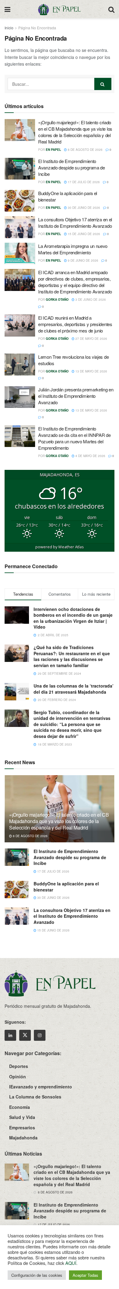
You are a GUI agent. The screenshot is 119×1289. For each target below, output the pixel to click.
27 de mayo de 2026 (90, 338)
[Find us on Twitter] (25, 1035)
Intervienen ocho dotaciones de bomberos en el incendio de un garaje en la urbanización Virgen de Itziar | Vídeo (73, 618)
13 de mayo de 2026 (90, 371)
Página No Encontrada (37, 27)
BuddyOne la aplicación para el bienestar (66, 887)
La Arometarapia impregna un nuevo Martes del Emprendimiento (72, 249)
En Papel (53, 149)
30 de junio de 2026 (83, 207)
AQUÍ (70, 1263)
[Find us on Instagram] (39, 1035)
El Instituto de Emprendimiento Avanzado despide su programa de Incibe (71, 167)
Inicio (9, 27)
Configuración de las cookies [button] (36, 1275)
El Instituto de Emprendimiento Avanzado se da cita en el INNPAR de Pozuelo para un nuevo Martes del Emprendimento (74, 438)
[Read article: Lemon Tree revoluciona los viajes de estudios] (20, 365)
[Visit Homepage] (59, 9)
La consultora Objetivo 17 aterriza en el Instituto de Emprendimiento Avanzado (75, 222)
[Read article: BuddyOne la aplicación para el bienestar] (20, 201)
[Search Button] (111, 9)
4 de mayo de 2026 (89, 456)
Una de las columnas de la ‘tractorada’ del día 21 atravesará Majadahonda (74, 689)
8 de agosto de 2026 (85, 149)
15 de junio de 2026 (83, 234)
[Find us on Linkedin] (10, 1035)
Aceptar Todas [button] (85, 1275)
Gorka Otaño (57, 299)
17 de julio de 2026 (83, 182)
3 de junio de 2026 (90, 299)
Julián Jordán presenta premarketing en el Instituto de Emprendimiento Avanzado (76, 395)
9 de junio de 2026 (82, 260)
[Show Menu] (7, 9)
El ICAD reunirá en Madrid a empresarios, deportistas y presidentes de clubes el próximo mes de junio (75, 324)
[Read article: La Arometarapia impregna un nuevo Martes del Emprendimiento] (20, 254)
